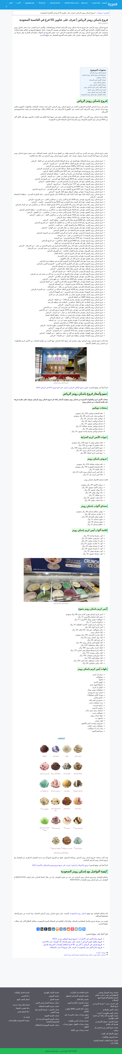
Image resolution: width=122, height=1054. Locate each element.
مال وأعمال (42, 3)
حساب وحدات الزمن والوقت (78, 1021)
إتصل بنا (27, 1017)
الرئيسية (104, 3)
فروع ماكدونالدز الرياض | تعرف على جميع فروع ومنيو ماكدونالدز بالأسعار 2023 (60, 865)
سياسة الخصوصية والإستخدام (19, 1020)
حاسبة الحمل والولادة (22, 992)
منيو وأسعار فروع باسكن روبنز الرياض (94, 75)
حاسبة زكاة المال (83, 999)
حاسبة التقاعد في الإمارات (79, 992)
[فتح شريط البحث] (6, 7)
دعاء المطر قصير (23, 1012)
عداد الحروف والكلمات (110, 1037)
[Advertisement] (61, 52)
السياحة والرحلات (55, 3)
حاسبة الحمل (54, 999)
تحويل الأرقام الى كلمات (109, 1034)
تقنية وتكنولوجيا (29, 3)
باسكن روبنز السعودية (78, 913)
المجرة (106, 13)
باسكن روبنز (97, 955)
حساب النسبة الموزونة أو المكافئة (47, 1025)
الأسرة (19, 3)
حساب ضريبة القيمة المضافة (49, 1006)
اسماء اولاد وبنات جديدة (21, 1005)
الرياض (103, 955)
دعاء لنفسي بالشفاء (23, 1008)
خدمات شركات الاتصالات (71, 3)
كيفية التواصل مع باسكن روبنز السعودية (93, 94)
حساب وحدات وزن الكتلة (80, 1030)
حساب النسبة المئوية (51, 1016)
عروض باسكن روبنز (99, 82)
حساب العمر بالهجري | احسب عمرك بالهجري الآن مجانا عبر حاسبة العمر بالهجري (105, 1015)
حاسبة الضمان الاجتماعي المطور (77, 996)
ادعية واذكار (84, 3)
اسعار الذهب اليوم (23, 999)
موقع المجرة (64, 1051)
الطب (10, 3)
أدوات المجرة (96, 3)
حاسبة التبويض (54, 996)
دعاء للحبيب (25, 996)
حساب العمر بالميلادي (110, 1010)
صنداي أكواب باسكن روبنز (97, 85)
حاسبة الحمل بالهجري (51, 992)
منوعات (99, 13)
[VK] (61, 929)
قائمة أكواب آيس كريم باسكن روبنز (95, 87)
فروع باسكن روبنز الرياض (98, 73)
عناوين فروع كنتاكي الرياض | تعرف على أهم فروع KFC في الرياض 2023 (62, 388)
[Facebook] (84, 929)
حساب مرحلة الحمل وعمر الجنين (47, 1003)
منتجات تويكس (101, 77)
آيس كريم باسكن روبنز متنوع (97, 90)
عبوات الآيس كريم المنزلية (97, 80)
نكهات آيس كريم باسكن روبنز (96, 92)
